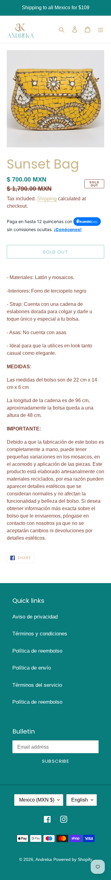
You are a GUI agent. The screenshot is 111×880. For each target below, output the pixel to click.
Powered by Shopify (72, 859)
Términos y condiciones (39, 634)
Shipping (47, 198)
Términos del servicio (37, 685)
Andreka (43, 859)
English (79, 799)
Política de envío (31, 668)
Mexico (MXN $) (36, 799)
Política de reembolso (37, 651)
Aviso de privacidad (35, 617)
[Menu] (100, 29)
